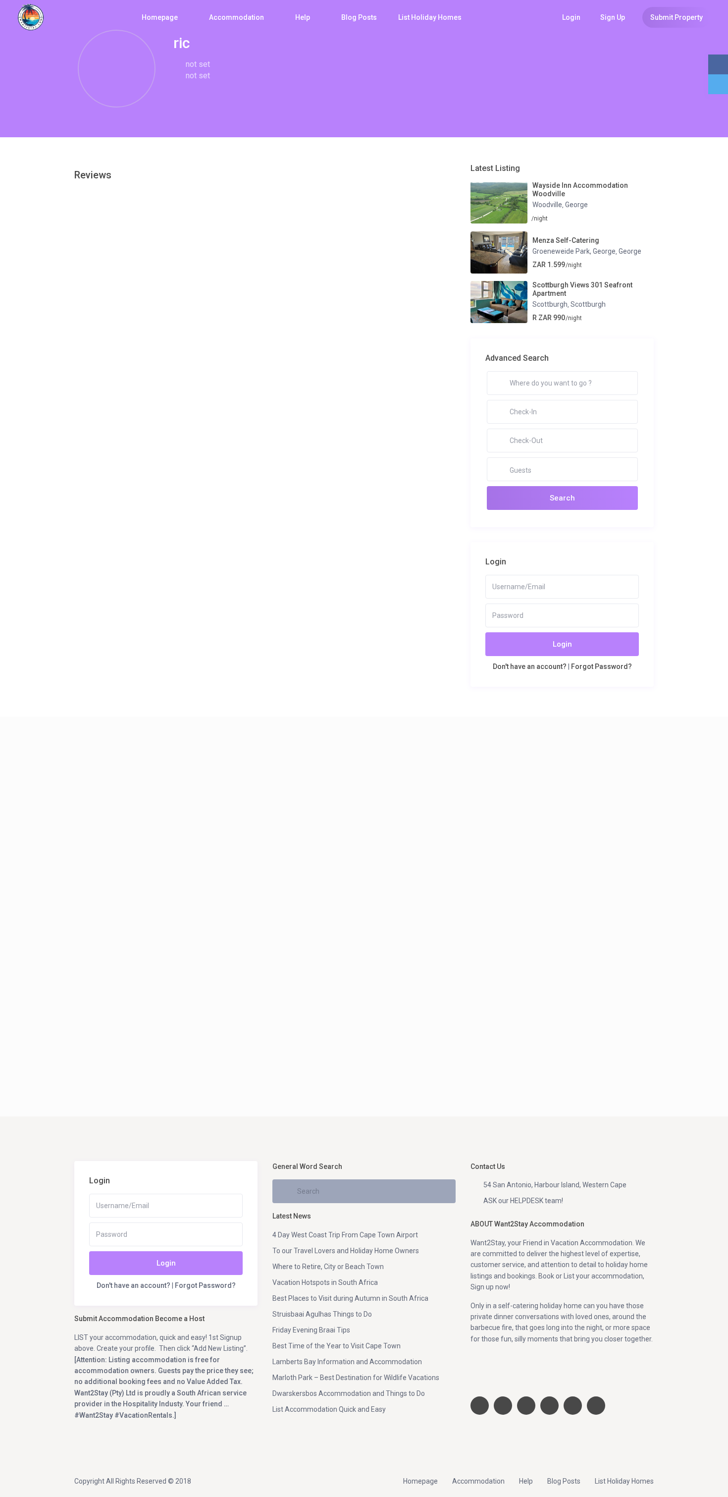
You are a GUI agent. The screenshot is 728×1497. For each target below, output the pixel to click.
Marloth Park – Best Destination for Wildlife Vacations (355, 1378)
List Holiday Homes (430, 17)
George (576, 205)
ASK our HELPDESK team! (523, 1201)
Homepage (160, 17)
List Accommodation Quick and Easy (329, 1409)
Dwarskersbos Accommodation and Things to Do (348, 1393)
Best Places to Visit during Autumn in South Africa (350, 1298)
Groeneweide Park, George (574, 251)
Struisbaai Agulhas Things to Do (322, 1314)
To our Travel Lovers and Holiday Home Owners (345, 1251)
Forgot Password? (601, 666)
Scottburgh (550, 304)
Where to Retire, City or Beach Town (328, 1267)
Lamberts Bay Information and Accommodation (347, 1362)
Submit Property (676, 17)
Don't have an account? (530, 666)
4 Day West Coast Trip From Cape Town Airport (345, 1235)
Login (562, 644)
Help (302, 17)
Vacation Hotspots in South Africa (325, 1282)
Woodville (547, 205)
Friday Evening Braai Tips (311, 1330)
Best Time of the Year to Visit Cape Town (336, 1346)
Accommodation (236, 17)
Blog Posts (359, 17)
